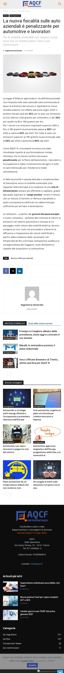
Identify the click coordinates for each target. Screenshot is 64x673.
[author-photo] (32, 300)
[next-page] (9, 374)
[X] (13, 271)
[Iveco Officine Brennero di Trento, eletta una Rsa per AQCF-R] (10, 363)
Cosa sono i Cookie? (45, 660)
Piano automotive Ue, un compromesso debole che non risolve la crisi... (16, 485)
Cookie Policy (27, 660)
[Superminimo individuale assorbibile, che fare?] (10, 586)
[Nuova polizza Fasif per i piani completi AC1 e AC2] (10, 601)
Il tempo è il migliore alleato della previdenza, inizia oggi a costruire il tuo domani (39, 334)
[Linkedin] (20, 271)
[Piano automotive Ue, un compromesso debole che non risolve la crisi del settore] (17, 469)
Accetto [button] (32, 665)
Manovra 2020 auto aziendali (22, 258)
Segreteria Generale (13, 50)
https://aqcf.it (32, 309)
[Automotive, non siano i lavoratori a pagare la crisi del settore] (17, 434)
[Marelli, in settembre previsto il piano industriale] (10, 349)
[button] (5, 4)
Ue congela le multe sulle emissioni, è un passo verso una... (46, 485)
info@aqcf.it (37, 563)
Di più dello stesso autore (40, 323)
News (13, 11)
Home (5, 11)
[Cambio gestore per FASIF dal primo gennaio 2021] (10, 615)
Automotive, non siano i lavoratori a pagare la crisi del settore (16, 449)
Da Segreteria (24, 11)
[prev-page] (5, 374)
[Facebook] (6, 271)
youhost (57, 671)
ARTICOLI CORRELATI (15, 323)
